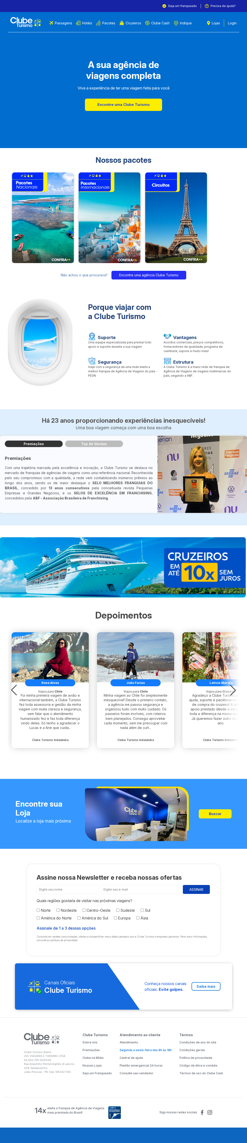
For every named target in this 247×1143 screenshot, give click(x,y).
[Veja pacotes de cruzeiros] (123, 567)
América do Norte (56, 918)
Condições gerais (192, 1050)
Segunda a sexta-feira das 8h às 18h (146, 1050)
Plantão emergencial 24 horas (141, 1065)
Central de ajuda (131, 1058)
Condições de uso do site (197, 1042)
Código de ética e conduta (198, 1065)
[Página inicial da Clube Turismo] (25, 22)
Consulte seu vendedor (136, 1073)
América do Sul (94, 918)
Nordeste (68, 910)
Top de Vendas (94, 444)
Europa (123, 918)
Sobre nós (89, 1042)
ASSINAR (196, 889)
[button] (14, 690)
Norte (45, 910)
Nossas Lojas (92, 1065)
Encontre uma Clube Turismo (123, 104)
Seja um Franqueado (97, 1073)
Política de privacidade (195, 1058)
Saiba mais (206, 986)
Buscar (215, 813)
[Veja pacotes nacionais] (43, 217)
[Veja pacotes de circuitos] (176, 217)
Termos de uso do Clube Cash (201, 1073)
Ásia (143, 918)
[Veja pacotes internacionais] (109, 217)
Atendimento (129, 1042)
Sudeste (127, 910)
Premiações (34, 444)
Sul (147, 910)
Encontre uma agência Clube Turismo (148, 275)
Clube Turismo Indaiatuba (50, 740)
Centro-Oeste (98, 910)
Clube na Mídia (92, 1058)
